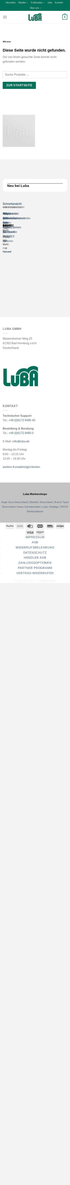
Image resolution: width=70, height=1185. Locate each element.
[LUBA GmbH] (35, 17)
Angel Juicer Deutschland (14, 502)
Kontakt (59, 2)
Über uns (34, 8)
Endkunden (37, 2)
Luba (45, 506)
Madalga (54, 506)
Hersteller (11, 2)
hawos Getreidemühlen (29, 506)
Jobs (49, 2)
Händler (22, 2)
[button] (5, 17)
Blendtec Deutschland (41, 502)
